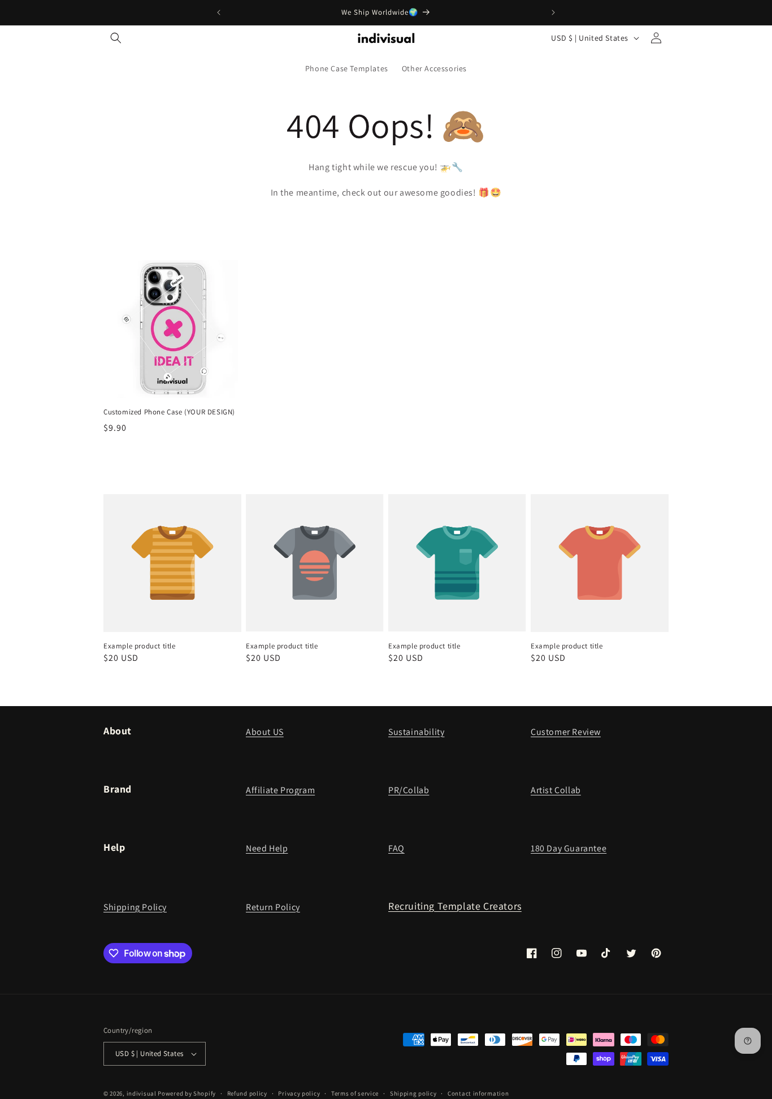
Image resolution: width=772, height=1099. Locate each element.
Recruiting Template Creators (455, 905)
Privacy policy (299, 1093)
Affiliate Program (280, 790)
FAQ (396, 848)
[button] (115, 37)
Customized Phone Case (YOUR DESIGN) (169, 412)
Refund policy (247, 1093)
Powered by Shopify (187, 1093)
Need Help (267, 848)
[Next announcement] (553, 12)
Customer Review (566, 732)
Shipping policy (413, 1093)
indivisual (142, 1093)
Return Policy (273, 907)
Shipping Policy (135, 907)
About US (265, 732)
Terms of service (355, 1093)
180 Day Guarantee (568, 848)
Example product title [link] (139, 646)
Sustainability (416, 732)
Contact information (478, 1093)
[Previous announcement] (218, 12)
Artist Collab (556, 790)
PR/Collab (408, 790)
